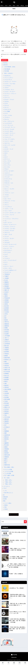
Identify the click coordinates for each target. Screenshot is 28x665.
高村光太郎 (7, 454)
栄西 (5, 383)
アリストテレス (8, 79)
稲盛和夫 (6, 413)
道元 (5, 441)
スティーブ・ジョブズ (9, 145)
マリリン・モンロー (9, 238)
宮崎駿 (6, 327)
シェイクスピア (8, 123)
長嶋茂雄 (6, 449)
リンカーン (7, 258)
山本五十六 (7, 341)
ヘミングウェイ (8, 206)
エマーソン (7, 97)
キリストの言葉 (8, 469)
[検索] (25, 50)
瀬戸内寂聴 (7, 399)
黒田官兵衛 (7, 464)
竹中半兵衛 (7, 417)
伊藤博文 (6, 282)
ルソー (6, 262)
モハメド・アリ (8, 248)
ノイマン (6, 190)
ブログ (5, 488)
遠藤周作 (6, 443)
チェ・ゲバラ (7, 161)
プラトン (6, 204)
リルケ (6, 256)
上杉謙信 (6, 278)
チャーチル (7, 167)
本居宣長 (6, 363)
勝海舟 (6, 294)
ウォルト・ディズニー (9, 91)
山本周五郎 (7, 343)
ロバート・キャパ (8, 266)
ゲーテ (6, 113)
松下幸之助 (7, 371)
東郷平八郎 (7, 369)
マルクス (6, 240)
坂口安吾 (6, 306)
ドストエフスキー (8, 175)
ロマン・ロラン (8, 268)
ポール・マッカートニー (10, 224)
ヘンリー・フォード (9, 214)
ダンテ (6, 157)
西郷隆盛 (6, 431)
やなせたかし (7, 75)
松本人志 (6, 375)
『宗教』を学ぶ (8, 482)
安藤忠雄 (6, 323)
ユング (6, 254)
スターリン (7, 143)
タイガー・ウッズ (8, 149)
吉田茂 (6, 304)
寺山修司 (6, 333)
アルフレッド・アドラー (10, 81)
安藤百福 (6, 325)
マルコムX (6, 242)
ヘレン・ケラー (8, 210)
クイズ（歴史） (8, 503)
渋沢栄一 (6, 395)
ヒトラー (6, 196)
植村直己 (6, 385)
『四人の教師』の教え (8, 467)
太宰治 (6, 313)
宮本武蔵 (6, 329)
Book (18, 5)
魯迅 (5, 462)
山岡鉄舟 (6, 339)
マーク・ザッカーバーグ (10, 244)
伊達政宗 (6, 284)
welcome (5, 64)
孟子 (5, 316)
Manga (22, 5)
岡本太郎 (6, 345)
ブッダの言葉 (7, 473)
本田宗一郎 (7, 367)
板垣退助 (6, 379)
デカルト (6, 169)
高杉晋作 (6, 453)
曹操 (5, 361)
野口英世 (6, 445)
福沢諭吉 (6, 411)
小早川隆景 (7, 335)
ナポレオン (7, 180)
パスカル (6, 194)
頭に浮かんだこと (8, 492)
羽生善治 (6, 423)
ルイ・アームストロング (10, 260)
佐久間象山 (7, 288)
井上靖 (6, 280)
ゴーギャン (7, 117)
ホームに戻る (14, 514)
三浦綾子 (6, 276)
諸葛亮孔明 (7, 435)
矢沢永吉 (6, 409)
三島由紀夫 (7, 274)
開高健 (6, 451)
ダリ (5, 155)
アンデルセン (7, 85)
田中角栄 (6, 403)
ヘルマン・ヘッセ (8, 208)
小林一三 (6, 337)
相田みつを (7, 407)
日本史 (6, 509)
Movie (2, 5)
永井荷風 (6, 393)
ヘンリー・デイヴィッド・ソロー (12, 212)
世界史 (6, 505)
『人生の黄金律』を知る (9, 66)
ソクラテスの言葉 (8, 471)
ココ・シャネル (8, 115)
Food (6, 5)
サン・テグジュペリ (9, 121)
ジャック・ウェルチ (9, 129)
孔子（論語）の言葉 (9, 475)
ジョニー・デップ (8, 135)
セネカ (6, 147)
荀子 (5, 429)
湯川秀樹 (6, 397)
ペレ (5, 220)
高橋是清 (6, 456)
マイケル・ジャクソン (9, 226)
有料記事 (5, 496)
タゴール (6, 151)
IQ (14, 2)
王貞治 (6, 401)
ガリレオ (6, 105)
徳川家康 (6, 351)
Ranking (5, 62)
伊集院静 (6, 286)
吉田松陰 (6, 302)
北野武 (6, 296)
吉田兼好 (6, 300)
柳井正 (6, 381)
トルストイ (7, 173)
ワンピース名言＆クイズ (10, 270)
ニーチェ (6, 186)
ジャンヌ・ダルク (8, 131)
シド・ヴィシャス (8, 125)
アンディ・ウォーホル (9, 83)
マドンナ (6, 236)
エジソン (6, 95)
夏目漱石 (6, 310)
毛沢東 (6, 391)
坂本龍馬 (6, 308)
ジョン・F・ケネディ (9, 139)
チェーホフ (7, 163)
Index (14, 8)
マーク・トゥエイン (9, 246)
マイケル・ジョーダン (9, 228)
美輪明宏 (6, 421)
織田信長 (6, 419)
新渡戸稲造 (7, 357)
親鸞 (5, 433)
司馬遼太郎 (7, 298)
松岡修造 (6, 373)
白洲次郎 (6, 405)
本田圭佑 (6, 365)
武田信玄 (6, 387)
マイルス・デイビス (9, 230)
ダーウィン (7, 159)
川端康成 (6, 347)
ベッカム (6, 216)
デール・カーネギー (9, 171)
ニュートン (7, 184)
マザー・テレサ (8, 234)
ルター (6, 264)
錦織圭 (6, 447)
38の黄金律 (7, 69)
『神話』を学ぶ (8, 484)
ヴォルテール (7, 272)
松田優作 (6, 377)
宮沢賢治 (6, 331)
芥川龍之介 (7, 427)
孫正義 (6, 319)
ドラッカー (7, 176)
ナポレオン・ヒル (8, 182)
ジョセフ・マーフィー (9, 133)
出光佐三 (6, 292)
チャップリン (7, 165)
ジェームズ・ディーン (9, 127)
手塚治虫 (6, 353)
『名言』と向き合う (8, 73)
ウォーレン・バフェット (10, 93)
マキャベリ (7, 232)
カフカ (6, 103)
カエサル (6, 101)
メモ (5, 490)
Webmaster (14, 657)
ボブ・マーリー (8, 222)
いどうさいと (6, 486)
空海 (5, 415)
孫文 (5, 317)
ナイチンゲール (8, 178)
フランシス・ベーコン (9, 200)
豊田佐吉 (6, 437)
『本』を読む (6, 477)
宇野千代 (6, 321)
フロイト (6, 202)
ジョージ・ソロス (8, 141)
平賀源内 (6, 349)
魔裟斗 (6, 458)
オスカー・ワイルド (9, 99)
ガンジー (6, 107)
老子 (5, 425)
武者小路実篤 (7, 389)
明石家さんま (7, 359)
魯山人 (6, 460)
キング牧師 (7, 111)
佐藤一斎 (6, 290)
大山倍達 (6, 312)
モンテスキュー (8, 250)
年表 (5, 507)
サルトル (6, 119)
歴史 (4, 500)
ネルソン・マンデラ (9, 188)
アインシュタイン (8, 77)
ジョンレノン (7, 137)
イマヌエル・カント (9, 89)
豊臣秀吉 (6, 439)
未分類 (5, 498)
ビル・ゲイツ (7, 198)
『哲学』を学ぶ (8, 480)
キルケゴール (7, 109)
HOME (15, 655)
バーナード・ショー (9, 192)
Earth (10, 5)
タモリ (6, 153)
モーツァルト (7, 252)
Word (14, 5)
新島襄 (6, 355)
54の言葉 (6, 71)
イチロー (6, 87)
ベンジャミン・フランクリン (11, 218)
